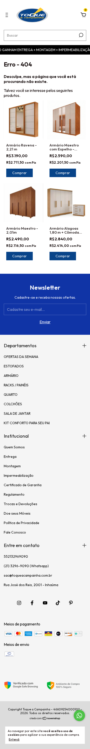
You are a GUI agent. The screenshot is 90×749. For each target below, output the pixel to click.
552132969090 (16, 556)
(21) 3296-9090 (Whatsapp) (26, 566)
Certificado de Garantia (23, 485)
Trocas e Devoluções (20, 504)
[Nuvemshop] (45, 718)
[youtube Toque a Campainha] (45, 603)
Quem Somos (14, 447)
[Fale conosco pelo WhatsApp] (79, 715)
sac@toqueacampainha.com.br (28, 575)
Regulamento (14, 494)
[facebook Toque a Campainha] (32, 603)
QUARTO (11, 394)
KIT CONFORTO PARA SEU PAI (27, 423)
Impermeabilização (19, 475)
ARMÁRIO (11, 375)
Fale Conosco (15, 532)
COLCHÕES (13, 404)
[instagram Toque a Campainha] (19, 603)
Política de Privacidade (21, 523)
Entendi (14, 739)
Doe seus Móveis (17, 513)
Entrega (10, 456)
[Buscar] (80, 35)
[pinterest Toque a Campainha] (70, 603)
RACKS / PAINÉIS (16, 385)
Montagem (12, 466)
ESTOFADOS (14, 366)
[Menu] (8, 15)
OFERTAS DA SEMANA (21, 356)
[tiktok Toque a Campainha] (58, 603)
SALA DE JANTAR (17, 413)
